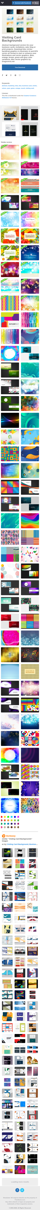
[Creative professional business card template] (29, 115)
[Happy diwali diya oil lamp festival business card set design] (20, 962)
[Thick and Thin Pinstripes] (10, 554)
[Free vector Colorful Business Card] (10, 202)
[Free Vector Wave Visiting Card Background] (30, 487)
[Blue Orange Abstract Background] (30, 437)
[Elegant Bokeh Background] (30, 219)
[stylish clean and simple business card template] (7, 1005)
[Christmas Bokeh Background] (10, 269)
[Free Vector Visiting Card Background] (10, 403)
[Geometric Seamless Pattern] (30, 738)
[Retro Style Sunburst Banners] (30, 185)
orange (17, 88)
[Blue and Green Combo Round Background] (10, 520)
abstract (4, 85)
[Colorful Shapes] (30, 554)
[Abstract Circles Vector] (30, 403)
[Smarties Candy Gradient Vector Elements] (30, 771)
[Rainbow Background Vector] (10, 336)
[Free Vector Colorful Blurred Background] (10, 470)
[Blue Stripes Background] (10, 671)
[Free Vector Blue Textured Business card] (30, 353)
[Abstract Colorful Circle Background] (10, 570)
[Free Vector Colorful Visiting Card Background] (10, 771)
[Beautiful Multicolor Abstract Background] (10, 303)
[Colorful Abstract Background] (10, 152)
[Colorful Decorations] (10, 437)
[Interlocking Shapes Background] (10, 319)
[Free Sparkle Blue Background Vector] (30, 721)
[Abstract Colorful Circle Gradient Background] (30, 336)
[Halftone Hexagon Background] (30, 755)
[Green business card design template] (32, 885)
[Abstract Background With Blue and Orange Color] (30, 453)
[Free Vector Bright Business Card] (10, 504)
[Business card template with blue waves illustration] (7, 994)
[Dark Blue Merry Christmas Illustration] (30, 252)
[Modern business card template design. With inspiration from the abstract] (32, 874)
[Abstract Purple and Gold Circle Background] (30, 788)
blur (20, 85)
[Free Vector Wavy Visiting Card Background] (10, 688)
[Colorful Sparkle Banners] (10, 286)
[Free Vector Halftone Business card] (10, 604)
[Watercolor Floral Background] (30, 236)
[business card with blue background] (10, 131)
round (23, 88)
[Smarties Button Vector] (10, 822)
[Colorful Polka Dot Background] (30, 671)
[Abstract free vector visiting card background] (7, 885)
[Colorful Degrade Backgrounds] (30, 621)
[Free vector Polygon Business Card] (10, 621)
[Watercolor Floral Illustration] (10, 252)
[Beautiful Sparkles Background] (30, 688)
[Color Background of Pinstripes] (30, 537)
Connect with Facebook (23, 3)
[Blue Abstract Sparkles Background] (10, 219)
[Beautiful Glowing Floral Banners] (10, 169)
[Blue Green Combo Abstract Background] (30, 370)
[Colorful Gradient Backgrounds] (10, 487)
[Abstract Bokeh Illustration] (30, 286)
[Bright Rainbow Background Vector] (30, 319)
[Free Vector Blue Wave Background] (10, 805)
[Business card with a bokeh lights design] (20, 852)
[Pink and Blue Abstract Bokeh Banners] (30, 169)
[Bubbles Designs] (10, 788)
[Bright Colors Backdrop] (10, 638)
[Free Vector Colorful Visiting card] (10, 386)
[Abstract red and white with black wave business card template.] (32, 863)
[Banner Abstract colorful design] (7, 940)
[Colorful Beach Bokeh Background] (30, 269)
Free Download (20, 67)
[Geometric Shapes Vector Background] (30, 805)
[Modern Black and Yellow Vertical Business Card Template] (29, 131)
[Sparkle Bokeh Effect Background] (30, 638)
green (13, 88)
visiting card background (17, 844)
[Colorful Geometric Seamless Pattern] (10, 537)
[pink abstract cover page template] (32, 896)
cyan (8, 88)
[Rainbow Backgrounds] (30, 705)
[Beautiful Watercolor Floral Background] (10, 236)
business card (27, 85)
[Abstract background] (30, 470)
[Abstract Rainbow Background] (30, 152)
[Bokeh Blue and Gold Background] (10, 738)
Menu (36, 3)
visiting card (30, 88)
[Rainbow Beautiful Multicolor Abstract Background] (30, 303)
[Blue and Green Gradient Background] (30, 420)
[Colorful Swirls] (10, 420)
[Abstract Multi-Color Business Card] (32, 972)
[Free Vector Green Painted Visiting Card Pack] (10, 370)
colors (4, 88)
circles (34, 85)
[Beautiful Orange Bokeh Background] (10, 185)
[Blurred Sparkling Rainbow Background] (10, 755)
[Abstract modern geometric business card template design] (7, 852)
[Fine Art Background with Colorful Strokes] (10, 353)
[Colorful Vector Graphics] (30, 654)
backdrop (11, 85)
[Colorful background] (10, 453)
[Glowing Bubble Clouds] (30, 386)
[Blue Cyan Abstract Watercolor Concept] (10, 721)
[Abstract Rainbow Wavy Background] (30, 520)
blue (16, 85)
